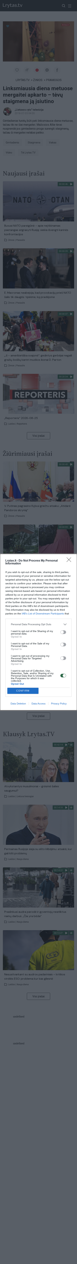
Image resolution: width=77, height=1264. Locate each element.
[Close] (70, 560)
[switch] (63, 632)
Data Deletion (18, 703)
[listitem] (38, 624)
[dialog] (38, 632)
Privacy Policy (59, 703)
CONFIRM (23, 690)
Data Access (38, 703)
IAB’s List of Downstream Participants (43, 613)
